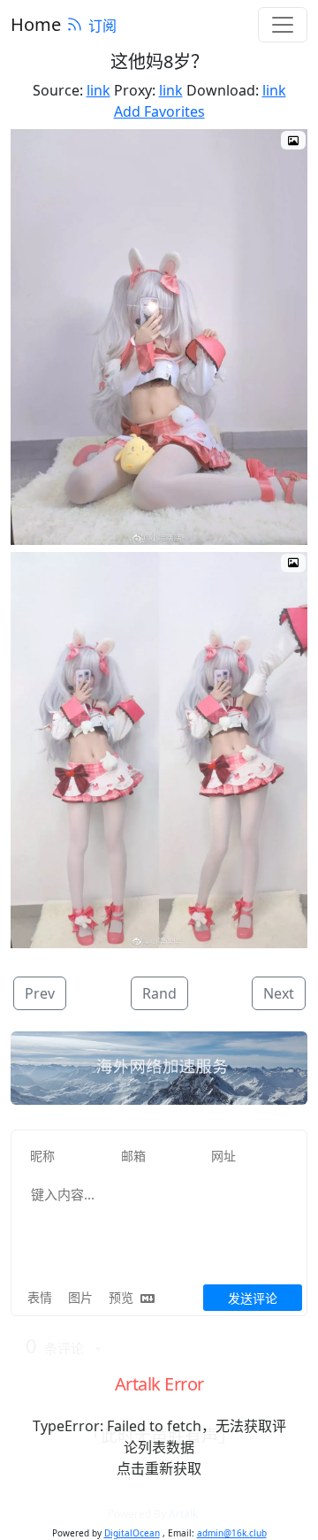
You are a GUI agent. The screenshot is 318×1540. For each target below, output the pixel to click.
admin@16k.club (232, 1533)
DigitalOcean (132, 1533)
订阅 (102, 25)
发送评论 (252, 1298)
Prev (40, 993)
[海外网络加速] (159, 1068)
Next (278, 993)
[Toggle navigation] (282, 24)
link (98, 90)
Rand (159, 993)
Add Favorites (159, 111)
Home (36, 24)
